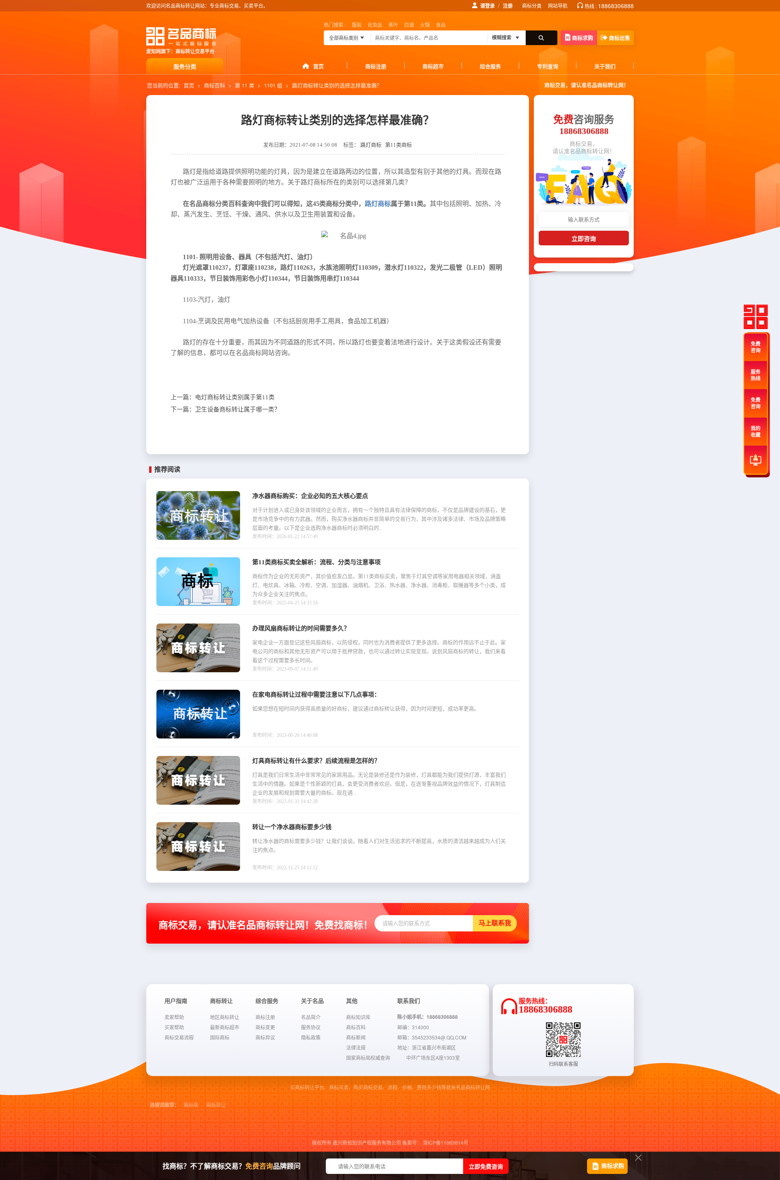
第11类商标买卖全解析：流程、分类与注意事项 (316, 562)
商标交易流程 (179, 1037)
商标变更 (265, 1027)
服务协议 (311, 1027)
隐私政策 (311, 1037)
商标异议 (265, 1037)
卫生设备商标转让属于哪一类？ (225, 409)
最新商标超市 (224, 1027)
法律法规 (356, 1047)
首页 (318, 66)
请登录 (487, 5)
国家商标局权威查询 (368, 1057)
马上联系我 (495, 923)
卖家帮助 (174, 1016)
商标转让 (216, 1105)
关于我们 (604, 66)
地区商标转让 (224, 1016)
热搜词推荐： (164, 1105)
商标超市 (433, 66)
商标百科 (214, 85)
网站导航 (558, 5)
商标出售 (619, 37)
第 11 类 (244, 85)
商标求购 (582, 37)
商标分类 (532, 5)
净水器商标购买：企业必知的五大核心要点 (310, 496)
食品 (441, 24)
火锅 (425, 24)
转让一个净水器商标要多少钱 (292, 827)
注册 (508, 5)
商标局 (191, 1105)
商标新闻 (356, 1037)
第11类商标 (398, 145)
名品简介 (311, 1016)
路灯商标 (370, 145)
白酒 (409, 24)
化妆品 (375, 24)
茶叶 (393, 24)
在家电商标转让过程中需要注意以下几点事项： (316, 694)
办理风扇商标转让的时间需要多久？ (301, 628)
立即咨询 (584, 238)
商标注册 (375, 66)
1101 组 (273, 85)
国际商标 (220, 1037)
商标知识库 (358, 1016)
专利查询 (547, 66)
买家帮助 (174, 1027)
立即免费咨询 (486, 1166)
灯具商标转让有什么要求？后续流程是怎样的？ (316, 761)
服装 (357, 24)
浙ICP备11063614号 (445, 1142)
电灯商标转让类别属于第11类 (223, 397)
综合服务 (490, 66)
